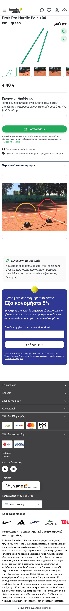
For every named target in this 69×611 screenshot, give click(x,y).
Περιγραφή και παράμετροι (18, 165)
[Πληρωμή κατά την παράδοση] (43, 425)
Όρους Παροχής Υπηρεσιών (17, 356)
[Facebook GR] (5, 469)
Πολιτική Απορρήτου (11, 142)
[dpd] (7, 444)
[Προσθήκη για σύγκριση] (64, 38)
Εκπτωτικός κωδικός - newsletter (44, 356)
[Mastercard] (31, 425)
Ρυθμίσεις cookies (5, 454)
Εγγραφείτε (37, 344)
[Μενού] (4, 10)
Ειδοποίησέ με (37, 129)
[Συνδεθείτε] (56, 10)
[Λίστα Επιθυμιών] (49, 10)
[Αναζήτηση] (41, 10)
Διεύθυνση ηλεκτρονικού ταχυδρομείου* (27, 327)
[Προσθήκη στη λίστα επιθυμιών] (64, 31)
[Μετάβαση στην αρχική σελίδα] (15, 10)
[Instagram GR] (13, 469)
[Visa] (19, 425)
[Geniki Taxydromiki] (19, 444)
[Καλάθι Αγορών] (64, 10)
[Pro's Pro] (60, 24)
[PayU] (7, 425)
